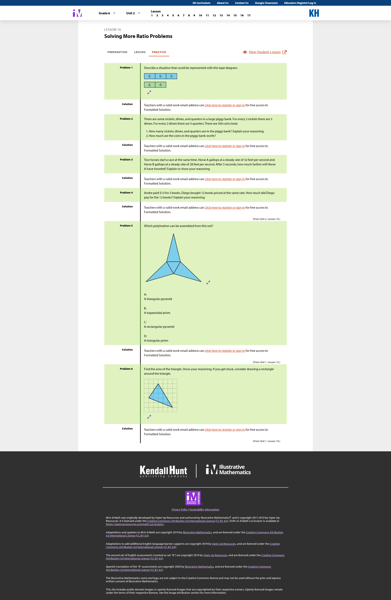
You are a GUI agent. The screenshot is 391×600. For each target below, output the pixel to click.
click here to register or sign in (225, 105)
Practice (159, 52)
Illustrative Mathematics (197, 532)
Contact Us (241, 3)
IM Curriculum (201, 3)
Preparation (118, 52)
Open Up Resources (224, 544)
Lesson (140, 52)
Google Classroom (266, 3)
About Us (222, 3)
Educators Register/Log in (300, 3)
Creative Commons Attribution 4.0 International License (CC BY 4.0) (187, 521)
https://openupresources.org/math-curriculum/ (135, 524)
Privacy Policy (180, 509)
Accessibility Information (204, 509)
